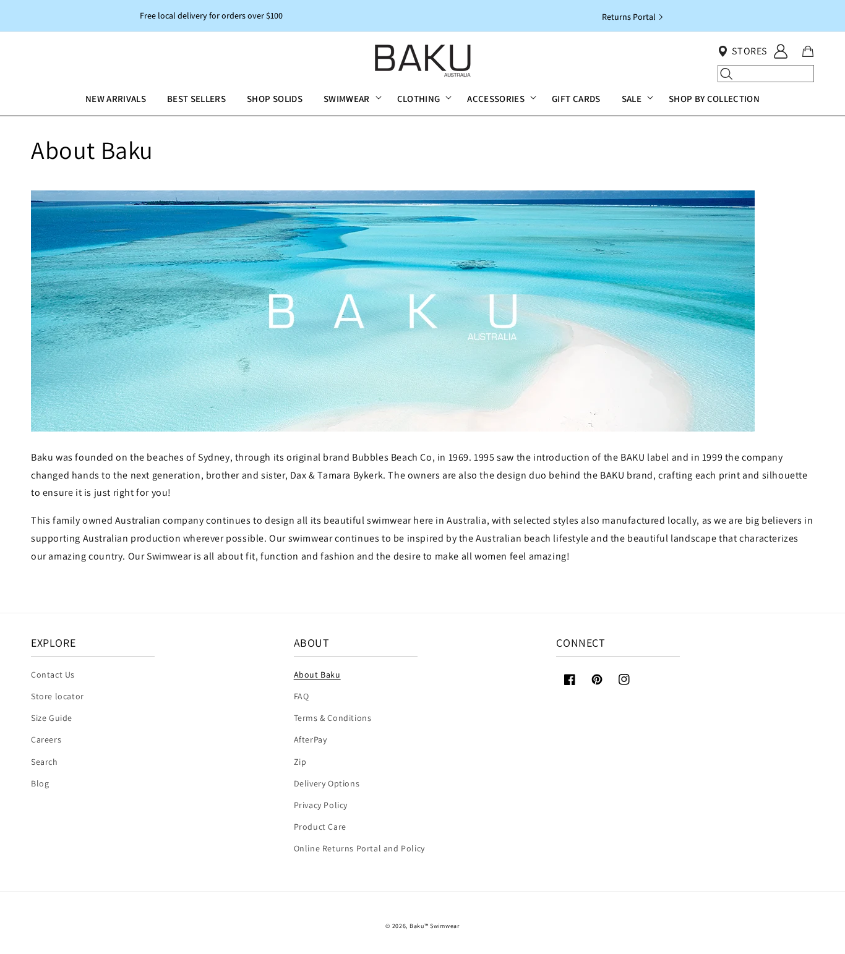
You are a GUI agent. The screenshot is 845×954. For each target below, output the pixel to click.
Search (44, 761)
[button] (350, 99)
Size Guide (51, 717)
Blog (40, 783)
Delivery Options (327, 783)
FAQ (301, 696)
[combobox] (765, 74)
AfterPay (310, 739)
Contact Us (53, 674)
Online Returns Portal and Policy (359, 848)
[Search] (726, 73)
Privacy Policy (321, 805)
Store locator (57, 696)
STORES (749, 51)
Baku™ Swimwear (435, 926)
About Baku (317, 674)
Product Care (320, 826)
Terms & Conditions (333, 717)
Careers (46, 739)
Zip (300, 761)
